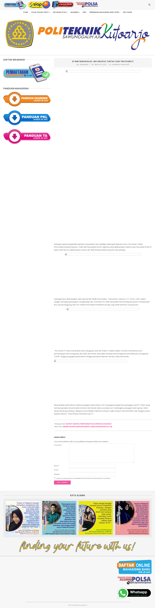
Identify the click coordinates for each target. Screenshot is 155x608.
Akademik (116, 64)
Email (56, 470)
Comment (58, 445)
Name (56, 466)
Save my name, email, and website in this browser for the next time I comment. (84, 478)
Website (56, 474)
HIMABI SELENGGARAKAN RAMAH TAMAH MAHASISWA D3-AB (87, 426)
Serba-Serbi (125, 64)
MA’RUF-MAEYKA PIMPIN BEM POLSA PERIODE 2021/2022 (88, 424)
